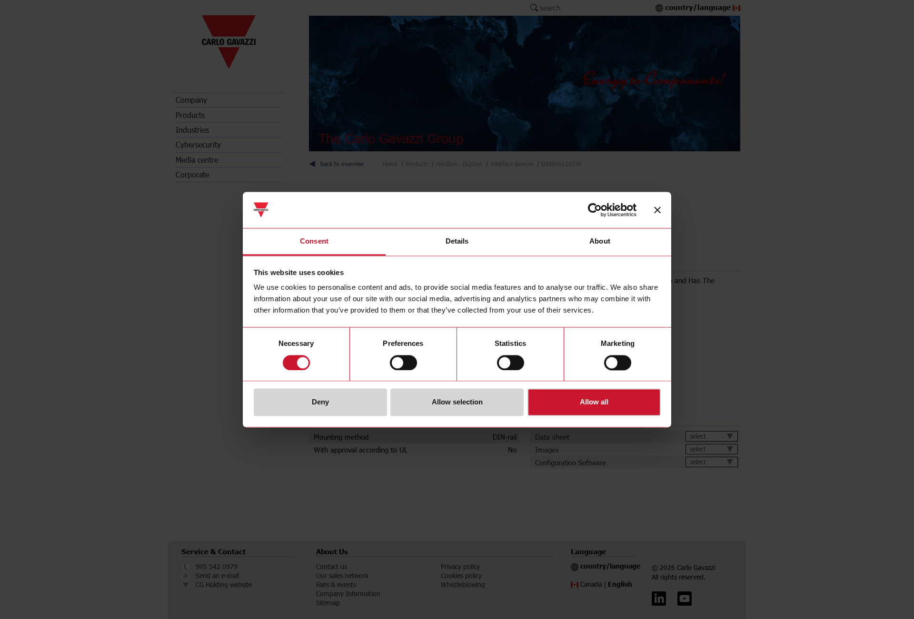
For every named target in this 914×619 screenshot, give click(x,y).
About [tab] (599, 241)
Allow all (594, 402)
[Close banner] (657, 209)
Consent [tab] (314, 241)
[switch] (403, 362)
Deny (320, 402)
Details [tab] (457, 241)
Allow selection (457, 402)
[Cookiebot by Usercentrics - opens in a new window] (594, 210)
